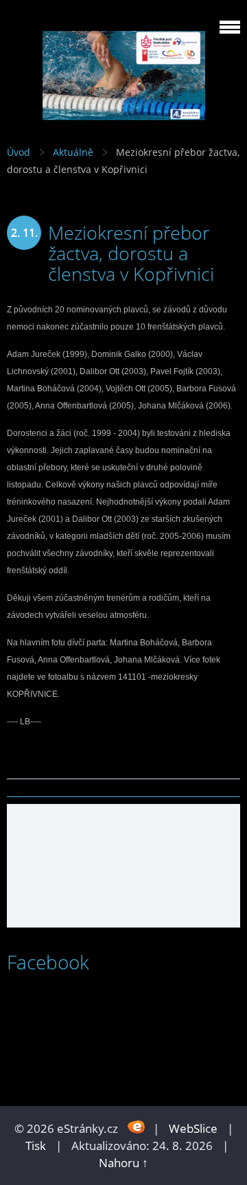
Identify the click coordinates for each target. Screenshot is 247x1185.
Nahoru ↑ (123, 1163)
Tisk (35, 1145)
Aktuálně (73, 152)
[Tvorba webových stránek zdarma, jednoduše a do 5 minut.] (137, 1127)
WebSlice (193, 1128)
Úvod (18, 152)
